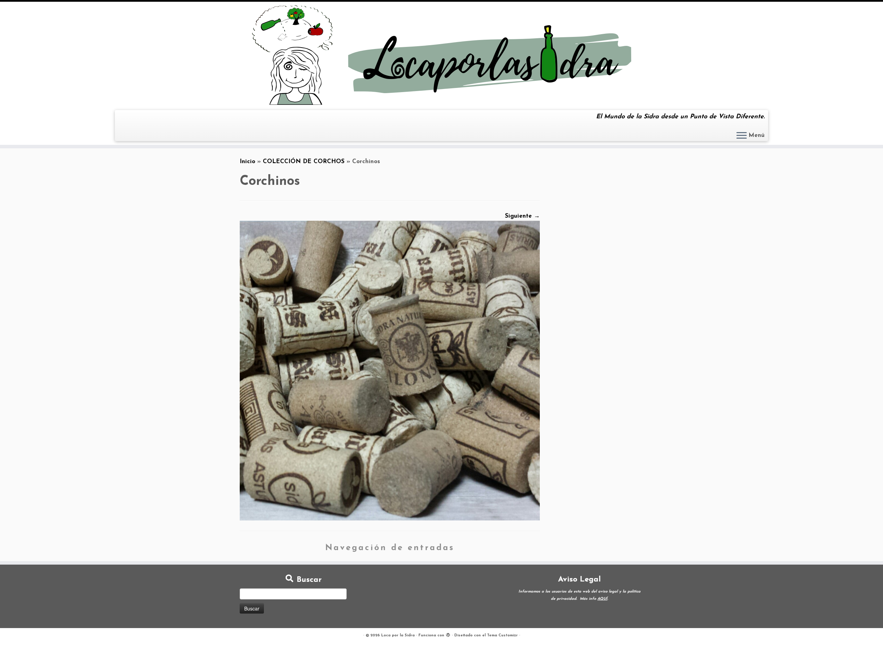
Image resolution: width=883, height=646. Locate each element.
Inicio (247, 162)
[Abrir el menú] (741, 136)
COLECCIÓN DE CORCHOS (304, 162)
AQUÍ (602, 599)
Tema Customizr (502, 635)
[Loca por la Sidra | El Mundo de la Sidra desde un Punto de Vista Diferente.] (441, 55)
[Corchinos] (390, 370)
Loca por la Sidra (398, 635)
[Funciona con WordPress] (448, 634)
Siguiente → (522, 216)
